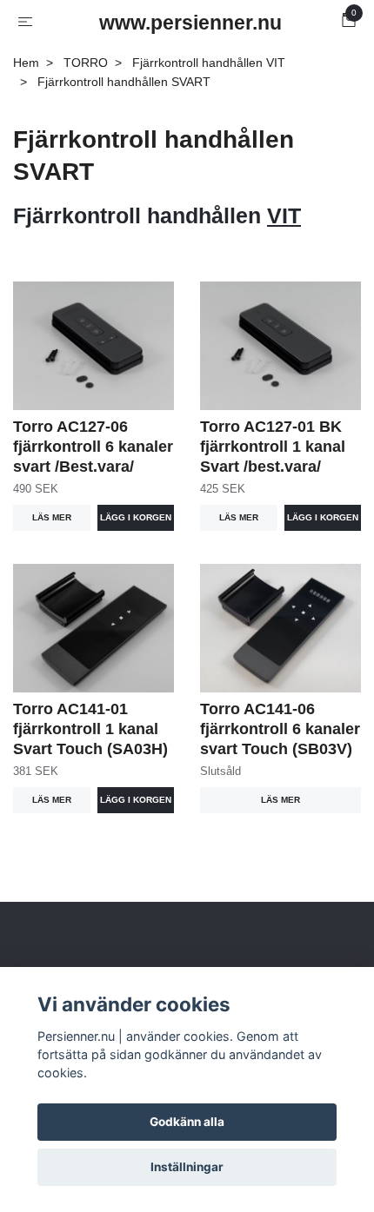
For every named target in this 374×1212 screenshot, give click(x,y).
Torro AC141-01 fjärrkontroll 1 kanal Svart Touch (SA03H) (90, 729)
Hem (26, 63)
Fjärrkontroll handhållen (157, 215)
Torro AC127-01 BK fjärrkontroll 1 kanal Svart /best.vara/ (272, 446)
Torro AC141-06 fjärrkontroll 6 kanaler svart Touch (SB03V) (280, 729)
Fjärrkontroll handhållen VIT (208, 63)
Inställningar (187, 1167)
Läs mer (51, 517)
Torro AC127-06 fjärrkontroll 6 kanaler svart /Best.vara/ (93, 446)
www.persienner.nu (190, 22)
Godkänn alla (187, 1122)
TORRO (85, 63)
